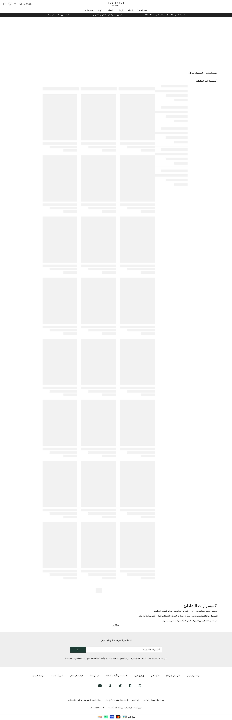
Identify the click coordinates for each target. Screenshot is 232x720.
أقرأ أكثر (116, 625)
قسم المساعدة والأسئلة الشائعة (105, 658)
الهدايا (100, 10)
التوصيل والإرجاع (172, 675)
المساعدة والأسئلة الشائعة (116, 675)
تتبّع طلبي (155, 675)
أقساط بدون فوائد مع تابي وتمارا (58, 15)
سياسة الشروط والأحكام (154, 700)
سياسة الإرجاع (38, 675)
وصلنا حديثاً (142, 10)
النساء (130, 10)
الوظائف (135, 700)
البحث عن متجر (76, 675)
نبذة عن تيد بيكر (193, 675)
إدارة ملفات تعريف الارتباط (117, 700)
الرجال (120, 10)
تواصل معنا (94, 675)
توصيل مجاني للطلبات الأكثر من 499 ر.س (107, 15)
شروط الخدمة (57, 675)
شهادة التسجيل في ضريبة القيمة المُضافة (84, 700)
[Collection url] (116, 42)
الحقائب (110, 10)
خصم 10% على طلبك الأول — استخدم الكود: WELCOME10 (165, 15)
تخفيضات (89, 10)
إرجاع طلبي (139, 675)
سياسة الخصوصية (78, 658)
